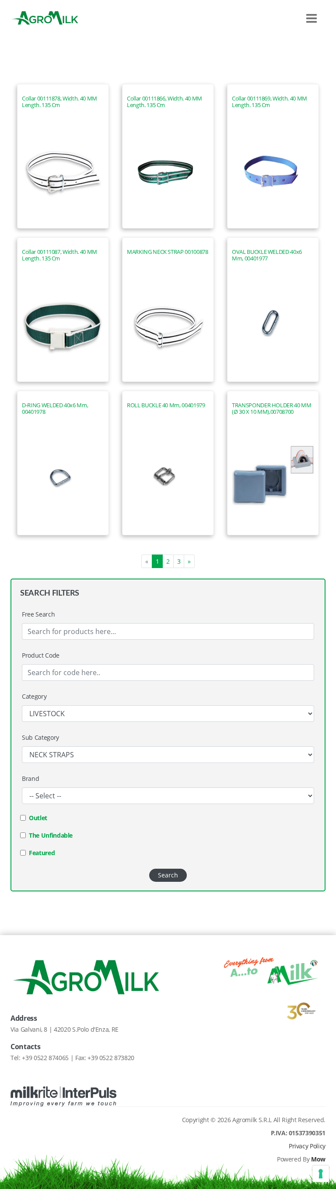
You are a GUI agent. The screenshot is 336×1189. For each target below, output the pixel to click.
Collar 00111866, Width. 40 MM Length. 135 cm (164, 101)
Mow (318, 1159)
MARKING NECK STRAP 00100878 (167, 252)
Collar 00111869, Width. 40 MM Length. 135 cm (269, 101)
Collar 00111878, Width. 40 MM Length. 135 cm (59, 101)
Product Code (41, 655)
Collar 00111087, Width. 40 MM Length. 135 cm (59, 255)
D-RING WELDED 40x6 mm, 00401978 (55, 408)
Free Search (38, 614)
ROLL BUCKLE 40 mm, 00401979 (166, 405)
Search (168, 875)
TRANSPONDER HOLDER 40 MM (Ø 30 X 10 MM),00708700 (272, 408)
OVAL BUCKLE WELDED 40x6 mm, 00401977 (267, 255)
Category (34, 696)
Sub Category (40, 737)
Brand (30, 778)
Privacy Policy (307, 1146)
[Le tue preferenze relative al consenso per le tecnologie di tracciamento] (320, 1173)
